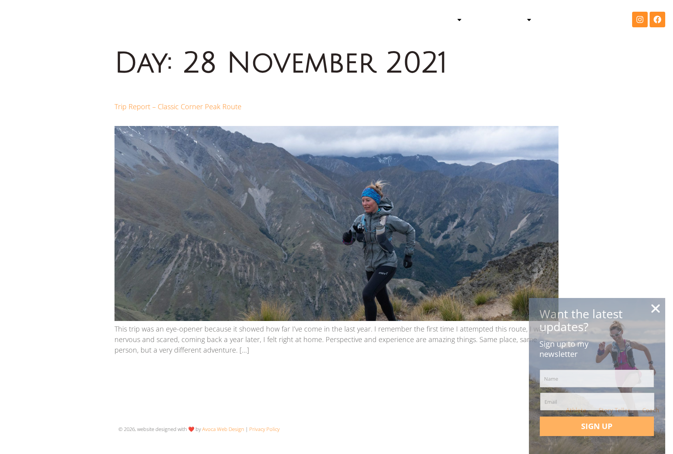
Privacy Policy (264, 429)
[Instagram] (640, 19)
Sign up (597, 426)
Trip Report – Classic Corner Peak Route (178, 106)
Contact (602, 19)
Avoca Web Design (223, 429)
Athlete (438, 19)
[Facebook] (657, 19)
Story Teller (500, 19)
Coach (559, 19)
